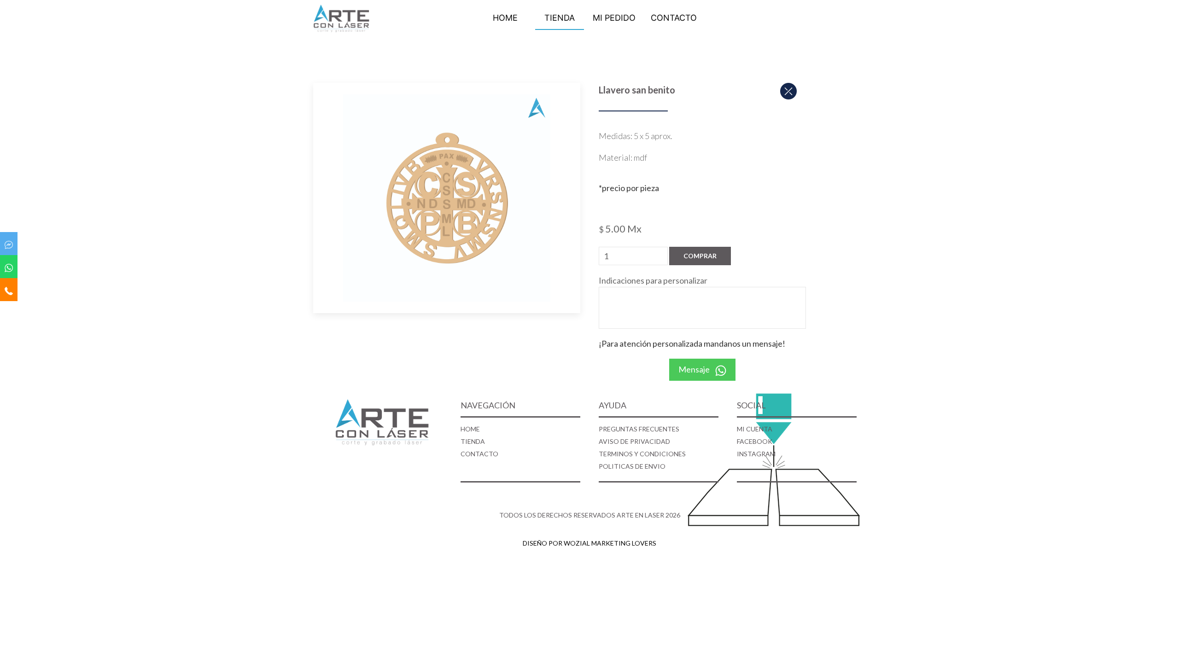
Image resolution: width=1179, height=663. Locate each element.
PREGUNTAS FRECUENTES (639, 429)
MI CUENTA (754, 429)
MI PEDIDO (614, 18)
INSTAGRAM (756, 454)
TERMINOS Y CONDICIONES (642, 454)
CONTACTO (674, 18)
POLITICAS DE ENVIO (632, 466)
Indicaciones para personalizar (653, 280)
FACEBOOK (754, 441)
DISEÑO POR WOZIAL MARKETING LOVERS (589, 543)
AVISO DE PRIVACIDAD (634, 441)
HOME (505, 18)
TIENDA (559, 18)
